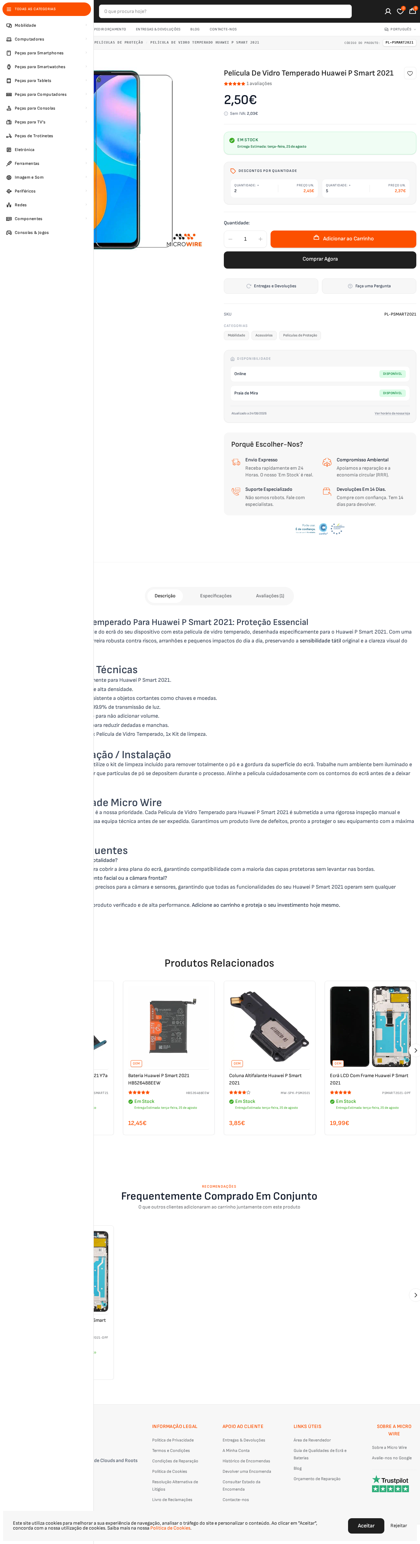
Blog (195, 29)
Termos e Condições (171, 1450)
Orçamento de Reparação (317, 1478)
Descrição (165, 596)
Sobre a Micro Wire (389, 1447)
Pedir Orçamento (110, 29)
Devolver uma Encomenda (247, 1471)
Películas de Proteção (118, 43)
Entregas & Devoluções (158, 29)
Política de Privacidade (173, 1440)
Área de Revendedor (312, 1440)
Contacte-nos (223, 29)
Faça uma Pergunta (373, 286)
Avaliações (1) (270, 596)
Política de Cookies (169, 1471)
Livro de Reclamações (172, 1499)
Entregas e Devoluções (275, 286)
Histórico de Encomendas (246, 1461)
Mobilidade (236, 335)
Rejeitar (398, 1526)
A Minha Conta (236, 1450)
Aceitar (366, 1526)
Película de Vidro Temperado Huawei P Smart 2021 (205, 43)
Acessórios (264, 335)
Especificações (216, 596)
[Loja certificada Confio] (320, 529)
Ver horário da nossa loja (392, 413)
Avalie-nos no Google (392, 1458)
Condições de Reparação (175, 1461)
